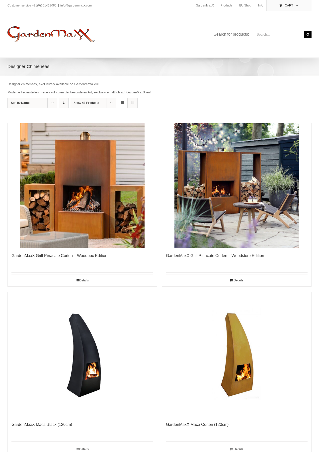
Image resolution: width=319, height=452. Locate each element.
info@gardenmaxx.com (76, 5)
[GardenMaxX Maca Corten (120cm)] (236, 354)
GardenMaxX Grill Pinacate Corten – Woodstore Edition (215, 256)
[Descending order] (64, 103)
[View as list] (132, 103)
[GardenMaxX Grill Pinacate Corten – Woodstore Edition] (236, 185)
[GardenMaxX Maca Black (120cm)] (82, 354)
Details (84, 280)
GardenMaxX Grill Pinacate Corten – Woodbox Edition (59, 256)
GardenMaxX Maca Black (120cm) (41, 424)
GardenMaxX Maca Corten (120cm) (197, 424)
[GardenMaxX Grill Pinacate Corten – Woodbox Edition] (82, 185)
